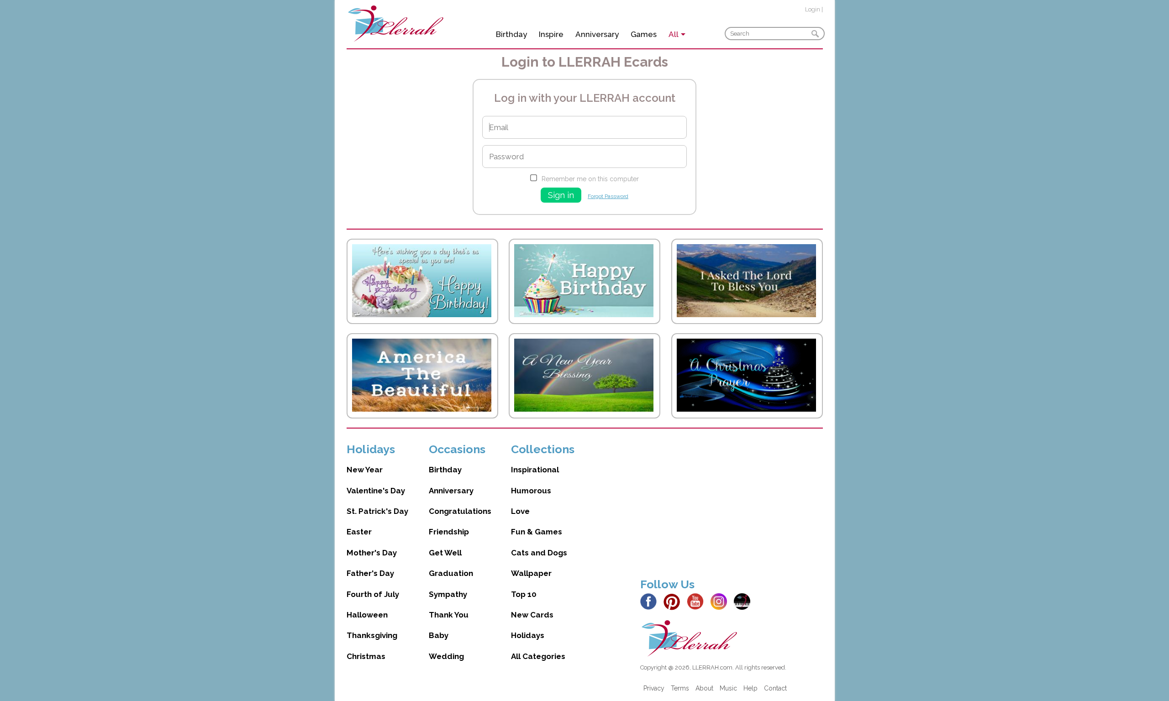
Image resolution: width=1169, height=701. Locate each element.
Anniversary (597, 34)
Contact (775, 688)
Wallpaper (531, 573)
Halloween (367, 614)
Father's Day (370, 573)
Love (520, 511)
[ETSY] (744, 601)
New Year (365, 469)
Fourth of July (373, 594)
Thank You (449, 614)
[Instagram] (721, 601)
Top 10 (524, 594)
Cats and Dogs (539, 552)
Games (644, 34)
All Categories (538, 656)
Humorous (531, 490)
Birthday (511, 34)
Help (750, 688)
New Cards (532, 614)
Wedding (446, 656)
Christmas (366, 656)
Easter (359, 531)
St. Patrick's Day (377, 511)
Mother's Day (372, 552)
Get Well (445, 552)
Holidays (527, 635)
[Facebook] (651, 601)
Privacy (653, 688)
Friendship (449, 531)
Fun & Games (536, 531)
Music (728, 688)
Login (812, 9)
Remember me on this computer (590, 179)
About (704, 688)
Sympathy (448, 594)
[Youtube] (698, 601)
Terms (680, 688)
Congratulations (460, 511)
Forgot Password (608, 196)
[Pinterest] (674, 601)
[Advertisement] (731, 506)
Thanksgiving (372, 635)
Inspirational (535, 469)
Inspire (551, 34)
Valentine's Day (376, 490)
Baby (438, 635)
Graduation (451, 573)
